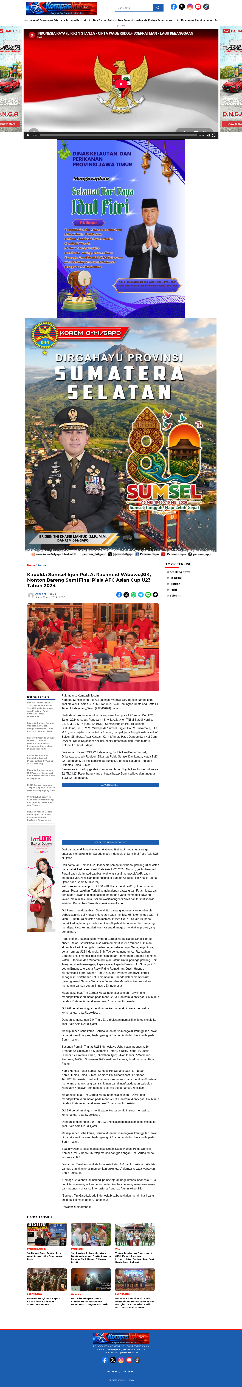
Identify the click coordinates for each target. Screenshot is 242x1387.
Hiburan (175, 584)
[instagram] (190, 9)
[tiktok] (206, 9)
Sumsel (42, 565)
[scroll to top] (232, 1381)
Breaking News (180, 572)
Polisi (173, 589)
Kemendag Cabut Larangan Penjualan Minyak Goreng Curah (173, 20)
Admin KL (41, 593)
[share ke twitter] (127, 596)
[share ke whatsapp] (134, 596)
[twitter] (182, 9)
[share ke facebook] (119, 596)
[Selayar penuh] (214, 135)
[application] (121, 84)
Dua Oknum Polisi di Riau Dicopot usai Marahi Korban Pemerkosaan (89, 20)
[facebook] (174, 9)
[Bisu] (208, 135)
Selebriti (175, 595)
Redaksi (112, 1371)
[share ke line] (149, 596)
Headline (176, 577)
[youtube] (198, 9)
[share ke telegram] (141, 596)
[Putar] (28, 135)
